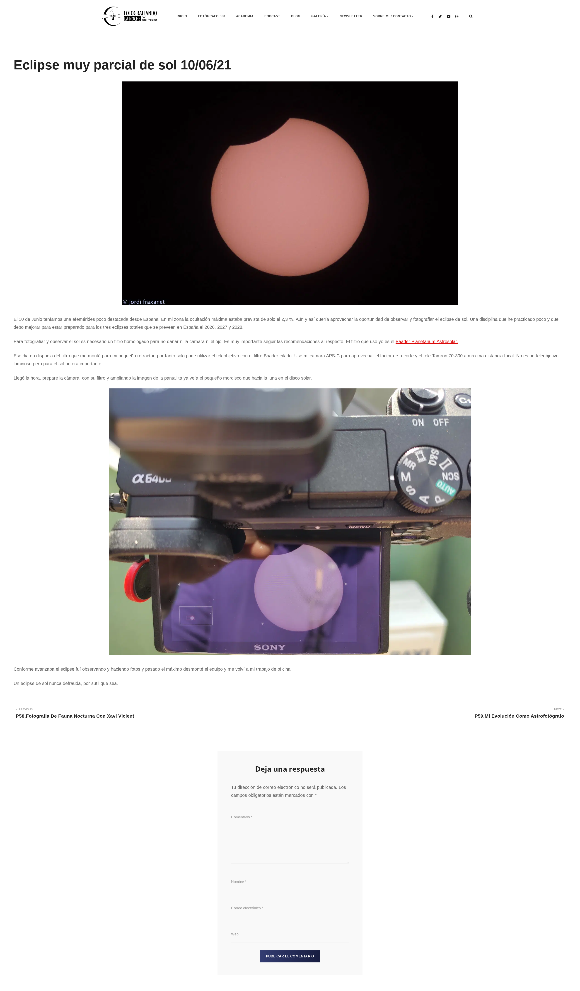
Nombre (238, 882)
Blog (295, 16)
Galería (318, 16)
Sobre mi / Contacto (392, 16)
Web (235, 934)
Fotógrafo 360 (211, 16)
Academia (245, 16)
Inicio (182, 16)
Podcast (272, 16)
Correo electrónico (247, 908)
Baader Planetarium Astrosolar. (427, 341)
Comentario (241, 817)
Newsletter (351, 16)
